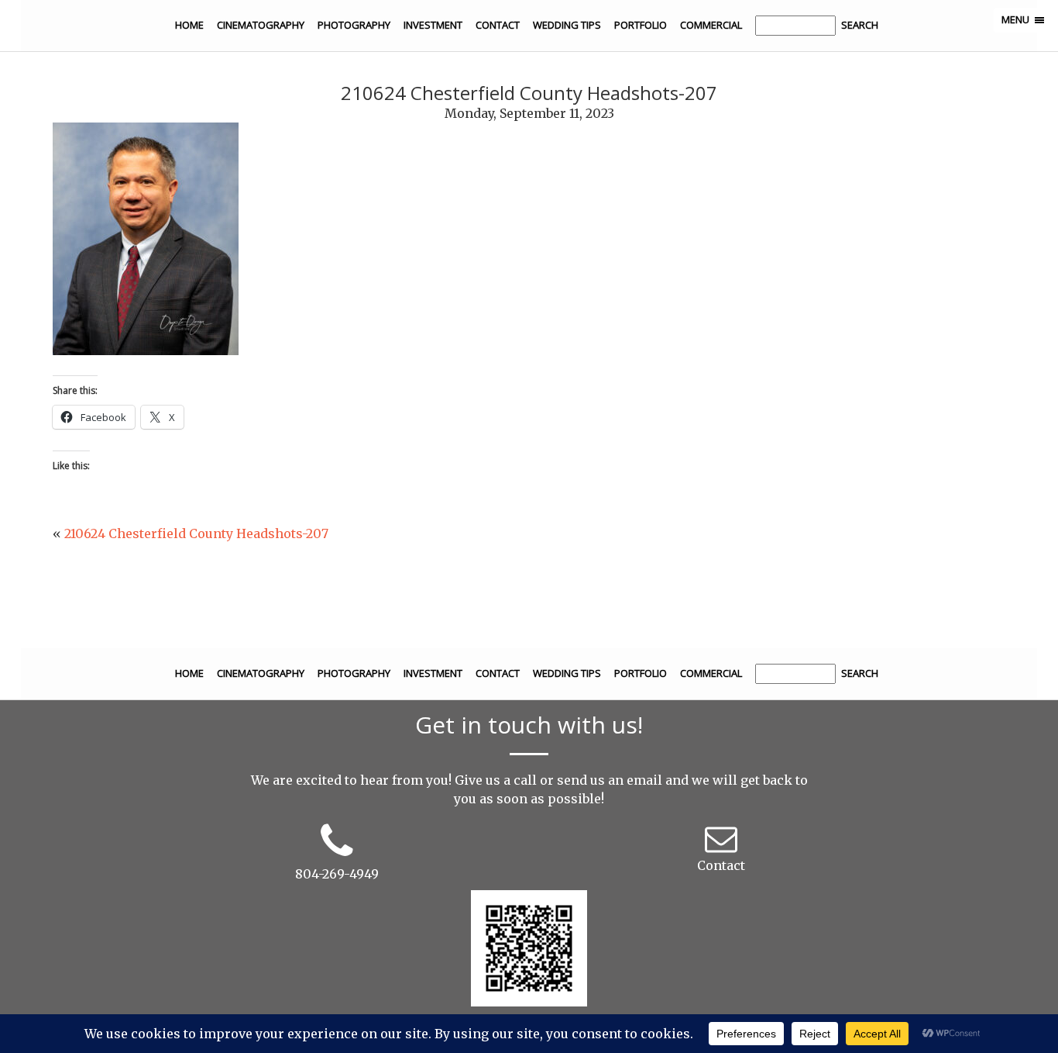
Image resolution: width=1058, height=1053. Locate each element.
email (644, 780)
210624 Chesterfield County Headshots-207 (196, 533)
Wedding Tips (567, 25)
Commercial (711, 25)
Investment (433, 25)
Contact (498, 25)
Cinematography (260, 25)
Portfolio (640, 25)
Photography (354, 25)
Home (189, 25)
